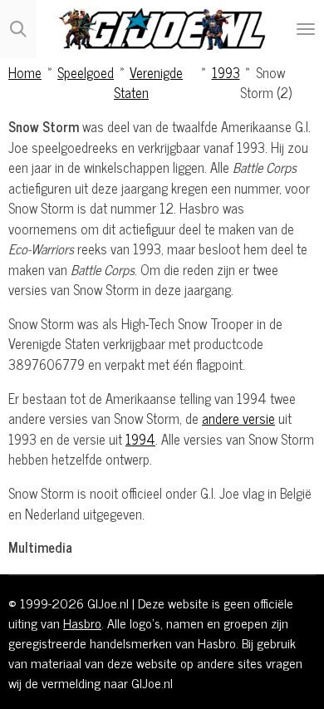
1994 (140, 438)
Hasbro (82, 622)
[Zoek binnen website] (18, 29)
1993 (226, 72)
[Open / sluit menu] (305, 29)
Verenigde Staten (148, 82)
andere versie (238, 417)
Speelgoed (85, 72)
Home (25, 72)
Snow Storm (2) (266, 82)
